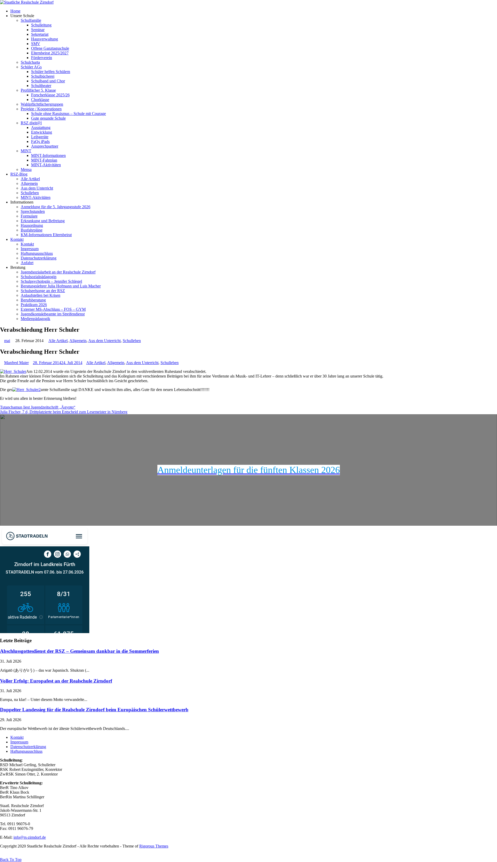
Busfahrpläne (31, 230)
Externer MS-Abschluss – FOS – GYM (53, 309)
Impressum (30, 249)
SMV (35, 43)
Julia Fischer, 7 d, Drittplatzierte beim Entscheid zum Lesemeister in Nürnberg (63, 412)
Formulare (29, 216)
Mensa (26, 169)
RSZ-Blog (18, 174)
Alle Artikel (30, 179)
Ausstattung (40, 127)
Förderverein (41, 57)
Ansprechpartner (44, 146)
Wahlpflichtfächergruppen (42, 104)
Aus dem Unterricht (37, 188)
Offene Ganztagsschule (50, 48)
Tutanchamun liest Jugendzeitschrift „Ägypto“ (37, 407)
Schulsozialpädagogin (38, 276)
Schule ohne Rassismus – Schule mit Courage (68, 113)
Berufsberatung (33, 300)
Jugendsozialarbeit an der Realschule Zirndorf (58, 272)
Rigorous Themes (153, 846)
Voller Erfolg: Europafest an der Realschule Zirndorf (56, 681)
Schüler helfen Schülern (50, 71)
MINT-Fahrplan (44, 160)
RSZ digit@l (31, 123)
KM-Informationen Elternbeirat (46, 235)
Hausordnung (32, 225)
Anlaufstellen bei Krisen (40, 295)
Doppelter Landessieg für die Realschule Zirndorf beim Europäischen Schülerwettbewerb (94, 709)
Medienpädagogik (35, 318)
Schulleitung (41, 25)
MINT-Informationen (48, 155)
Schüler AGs (31, 67)
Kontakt (17, 239)
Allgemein (29, 183)
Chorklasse (40, 99)
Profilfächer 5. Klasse (38, 90)
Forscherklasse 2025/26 (50, 95)
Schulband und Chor (48, 81)
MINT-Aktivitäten (46, 165)
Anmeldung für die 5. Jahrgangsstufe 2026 (55, 207)
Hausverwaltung (44, 39)
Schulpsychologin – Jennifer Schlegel (51, 281)
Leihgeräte (39, 137)
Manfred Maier (16, 362)
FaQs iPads (40, 141)
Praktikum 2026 (34, 304)
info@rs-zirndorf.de (29, 837)
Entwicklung (41, 132)
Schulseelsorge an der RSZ (43, 290)
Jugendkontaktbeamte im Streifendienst (53, 314)
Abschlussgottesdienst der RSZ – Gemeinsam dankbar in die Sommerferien (79, 651)
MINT (26, 151)
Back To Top (10, 859)
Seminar (38, 29)
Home (15, 11)
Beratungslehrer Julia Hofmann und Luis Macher (61, 286)
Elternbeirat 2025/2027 (50, 53)
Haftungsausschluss (37, 253)
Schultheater (41, 85)
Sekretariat (39, 34)
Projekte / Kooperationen (41, 109)
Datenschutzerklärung (38, 258)
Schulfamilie (31, 20)
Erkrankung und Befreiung (43, 221)
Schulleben (30, 193)
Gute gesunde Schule (48, 118)
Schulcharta (30, 62)
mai (7, 340)
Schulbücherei (42, 76)
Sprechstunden (33, 211)
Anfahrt (27, 262)
